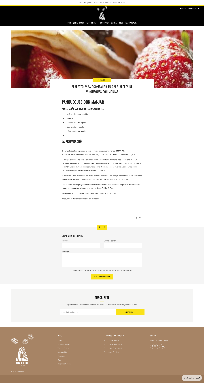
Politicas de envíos (111, 340)
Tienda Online (91, 23)
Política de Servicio (111, 352)
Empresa (114, 23)
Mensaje (65, 251)
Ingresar (183, 8)
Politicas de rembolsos (113, 344)
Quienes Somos (78, 23)
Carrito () (192, 8)
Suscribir (129, 312)
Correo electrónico (111, 241)
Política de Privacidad (113, 348)
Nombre (65, 241)
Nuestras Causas (131, 23)
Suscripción (104, 23)
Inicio (69, 23)
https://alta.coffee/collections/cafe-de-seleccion (80, 199)
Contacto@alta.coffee (159, 340)
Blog (121, 23)
